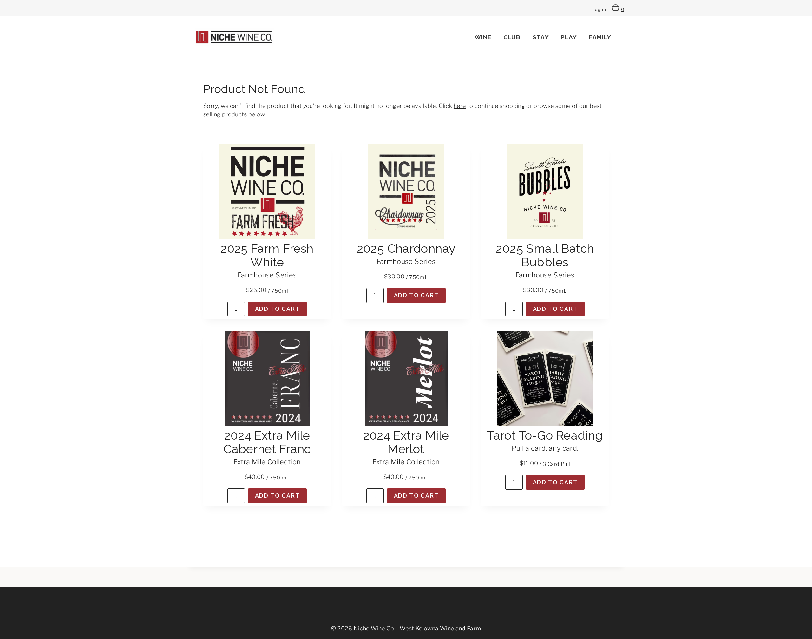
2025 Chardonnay (406, 248)
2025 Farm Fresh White (267, 255)
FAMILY (600, 37)
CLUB (512, 37)
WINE (483, 37)
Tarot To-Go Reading (545, 435)
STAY (541, 37)
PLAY (569, 37)
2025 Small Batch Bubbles (545, 255)
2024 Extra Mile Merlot (406, 442)
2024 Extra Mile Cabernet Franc (267, 442)
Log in (599, 9)
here (460, 105)
